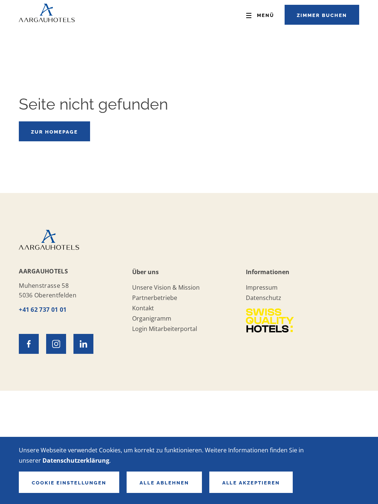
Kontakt (143, 308)
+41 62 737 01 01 (42, 309)
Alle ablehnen (164, 483)
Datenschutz (263, 298)
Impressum (262, 287)
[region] (189, 470)
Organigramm (151, 318)
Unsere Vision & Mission (166, 287)
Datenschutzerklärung (75, 460)
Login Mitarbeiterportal (164, 329)
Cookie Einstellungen (69, 483)
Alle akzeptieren (251, 483)
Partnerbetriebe (154, 298)
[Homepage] (47, 20)
